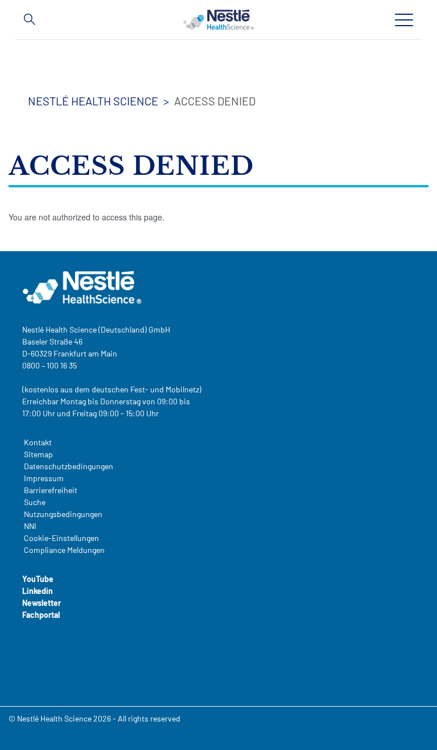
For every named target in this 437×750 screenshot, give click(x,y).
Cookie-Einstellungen (61, 538)
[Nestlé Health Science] (218, 19)
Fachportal (41, 615)
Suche (35, 502)
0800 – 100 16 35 (49, 365)
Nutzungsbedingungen (63, 514)
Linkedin (37, 591)
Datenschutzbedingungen (68, 466)
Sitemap (38, 454)
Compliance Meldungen (64, 550)
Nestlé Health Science (93, 101)
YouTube (37, 579)
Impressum (44, 478)
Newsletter (41, 603)
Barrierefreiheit (50, 490)
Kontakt (38, 442)
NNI (30, 526)
